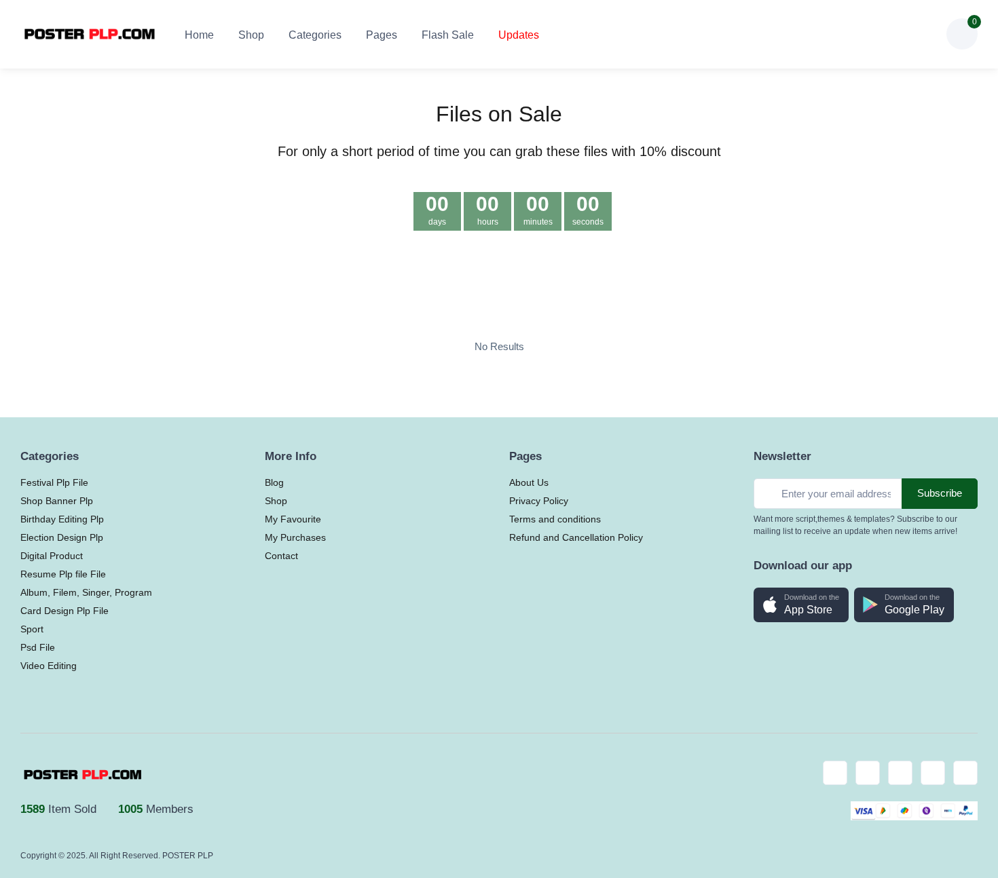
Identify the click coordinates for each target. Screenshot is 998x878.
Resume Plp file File (63, 574)
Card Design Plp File (64, 610)
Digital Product (51, 555)
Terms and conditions (555, 519)
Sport (31, 629)
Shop (251, 35)
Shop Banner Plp (56, 500)
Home (199, 35)
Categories (315, 35)
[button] (857, 34)
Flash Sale (448, 35)
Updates (518, 35)
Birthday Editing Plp (62, 519)
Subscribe (939, 493)
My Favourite (293, 519)
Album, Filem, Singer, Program (86, 592)
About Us (529, 482)
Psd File (37, 647)
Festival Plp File (54, 482)
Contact (281, 555)
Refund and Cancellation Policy (576, 537)
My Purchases (295, 537)
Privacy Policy (538, 500)
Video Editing (48, 665)
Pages (381, 35)
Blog (274, 482)
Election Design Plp (61, 537)
